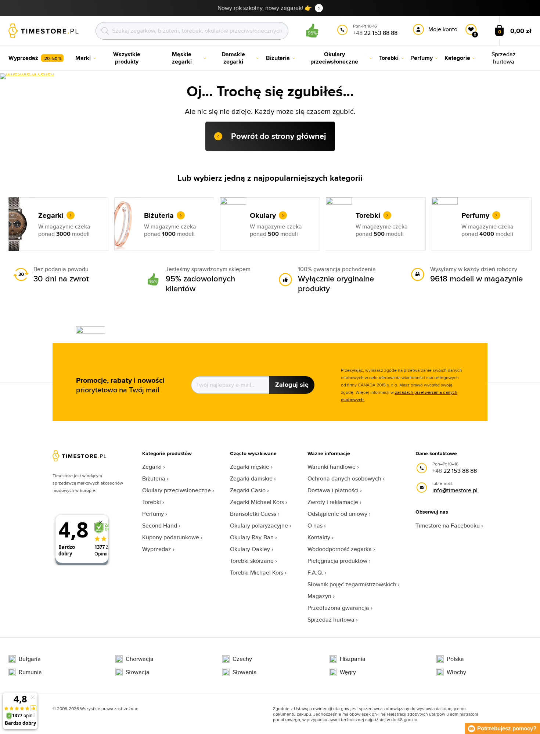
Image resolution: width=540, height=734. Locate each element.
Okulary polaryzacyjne (259, 525)
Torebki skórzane (252, 561)
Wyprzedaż (156, 549)
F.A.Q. (315, 572)
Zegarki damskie (251, 478)
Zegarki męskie (249, 467)
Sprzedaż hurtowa (330, 619)
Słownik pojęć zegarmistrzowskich (351, 584)
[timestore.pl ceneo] (27, 76)
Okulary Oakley (250, 549)
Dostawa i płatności (333, 490)
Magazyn (319, 596)
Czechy (242, 659)
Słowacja (138, 672)
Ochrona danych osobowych (344, 478)
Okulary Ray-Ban (252, 537)
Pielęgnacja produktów (337, 561)
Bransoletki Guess (253, 514)
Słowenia (245, 672)
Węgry (348, 672)
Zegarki (152, 467)
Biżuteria (153, 478)
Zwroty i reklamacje (332, 502)
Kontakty (318, 537)
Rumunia (30, 672)
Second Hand (159, 525)
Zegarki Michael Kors (257, 502)
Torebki (151, 502)
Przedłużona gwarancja (338, 608)
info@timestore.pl (455, 490)
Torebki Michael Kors (256, 572)
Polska (455, 659)
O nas (315, 525)
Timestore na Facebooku (447, 525)
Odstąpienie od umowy (337, 514)
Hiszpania (353, 659)
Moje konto (442, 29)
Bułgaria (30, 659)
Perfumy (153, 514)
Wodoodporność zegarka (339, 549)
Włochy (456, 672)
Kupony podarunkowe (170, 537)
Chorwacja (140, 659)
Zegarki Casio (248, 490)
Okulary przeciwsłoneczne (176, 490)
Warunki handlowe (331, 467)
